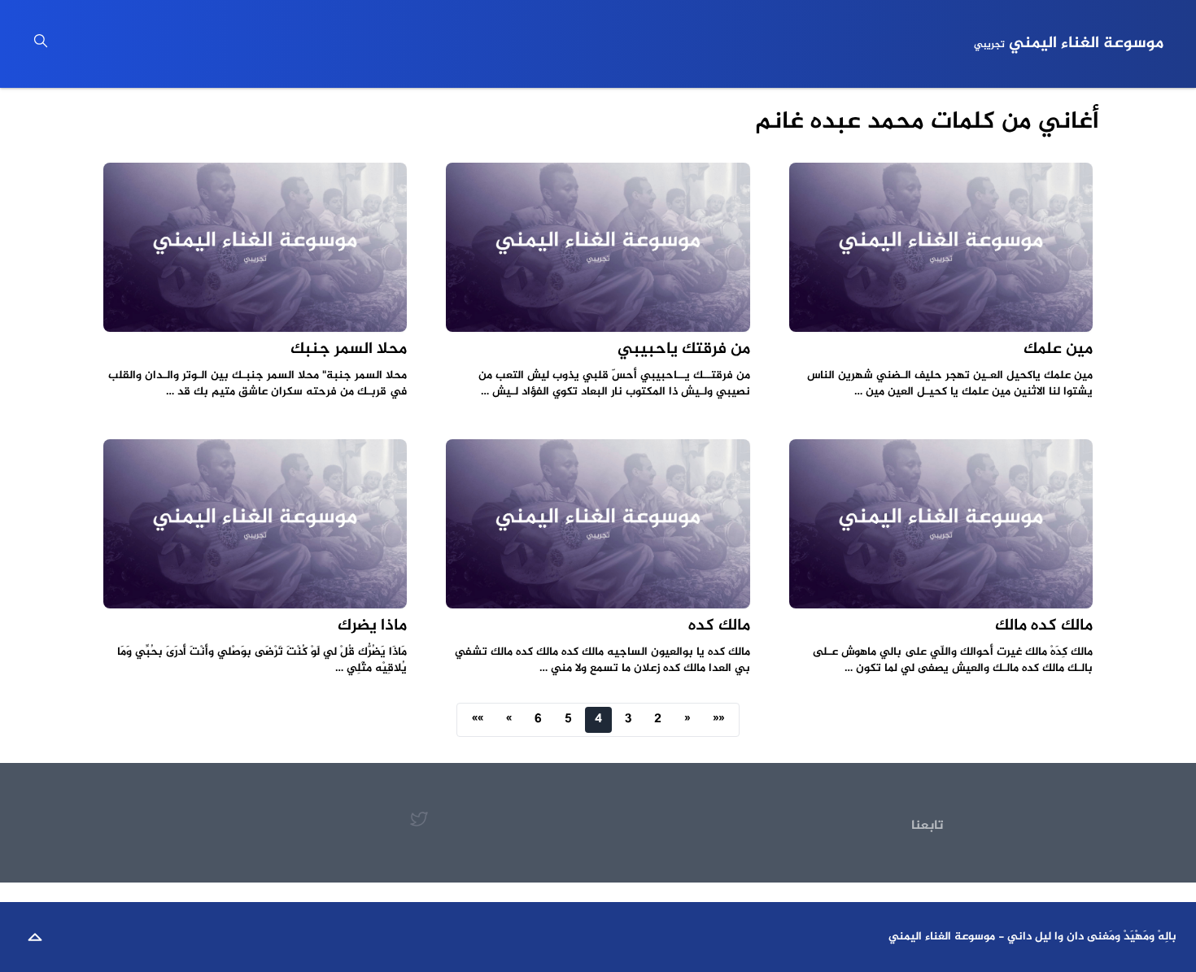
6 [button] (538, 719)
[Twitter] (419, 819)
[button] (718, 719)
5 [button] (568, 719)
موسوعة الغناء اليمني (1068, 44)
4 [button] (598, 719)
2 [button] (657, 719)
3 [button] (628, 719)
